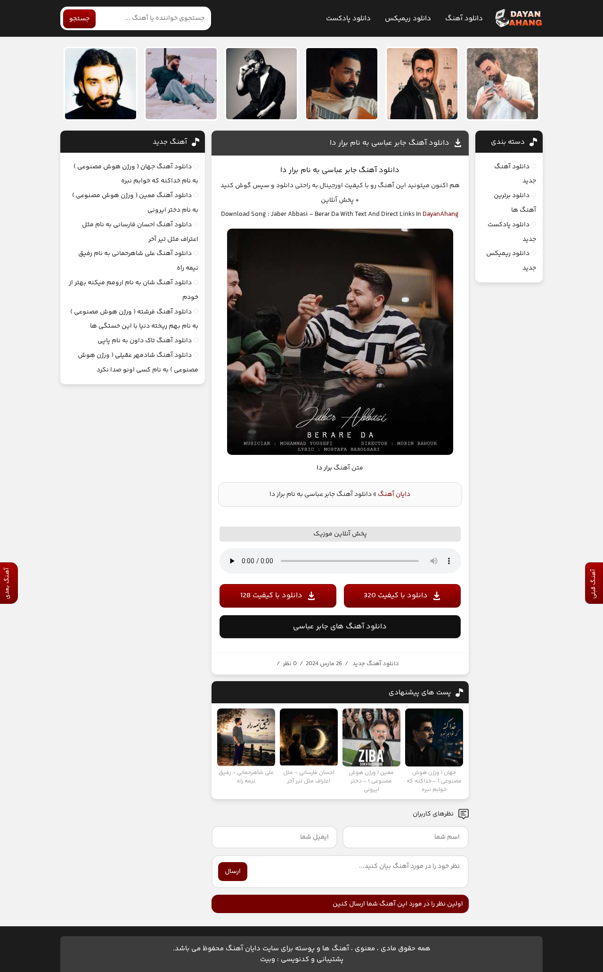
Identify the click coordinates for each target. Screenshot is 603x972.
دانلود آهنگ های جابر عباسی (340, 627)
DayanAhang (441, 214)
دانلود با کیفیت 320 (396, 595)
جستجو (79, 19)
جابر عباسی (338, 170)
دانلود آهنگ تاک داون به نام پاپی (145, 341)
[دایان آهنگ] (518, 18)
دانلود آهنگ (464, 18)
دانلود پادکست (348, 18)
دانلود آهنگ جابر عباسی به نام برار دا (389, 143)
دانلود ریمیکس (408, 18)
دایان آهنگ (394, 494)
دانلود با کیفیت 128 (271, 595)
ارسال (233, 871)
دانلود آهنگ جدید (375, 663)
